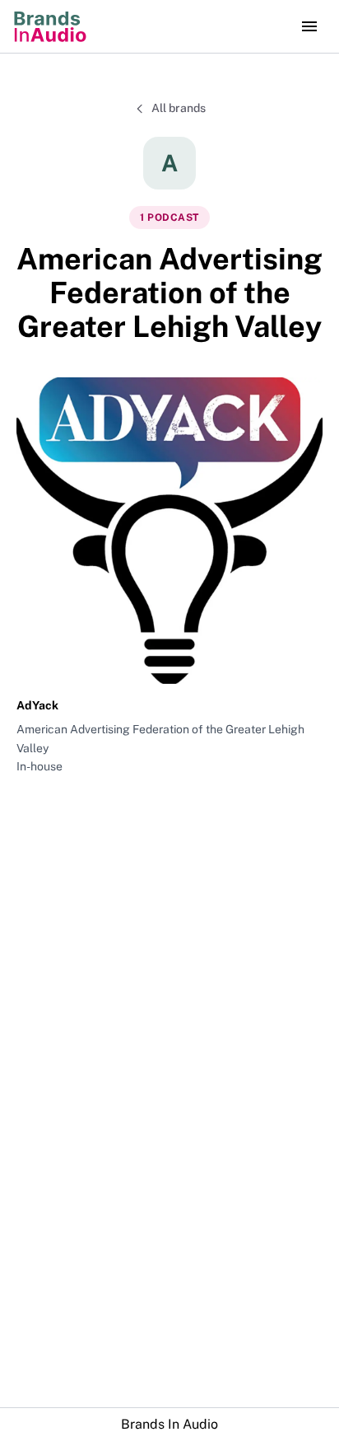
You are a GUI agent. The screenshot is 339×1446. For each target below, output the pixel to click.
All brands (178, 108)
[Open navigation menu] (309, 26)
